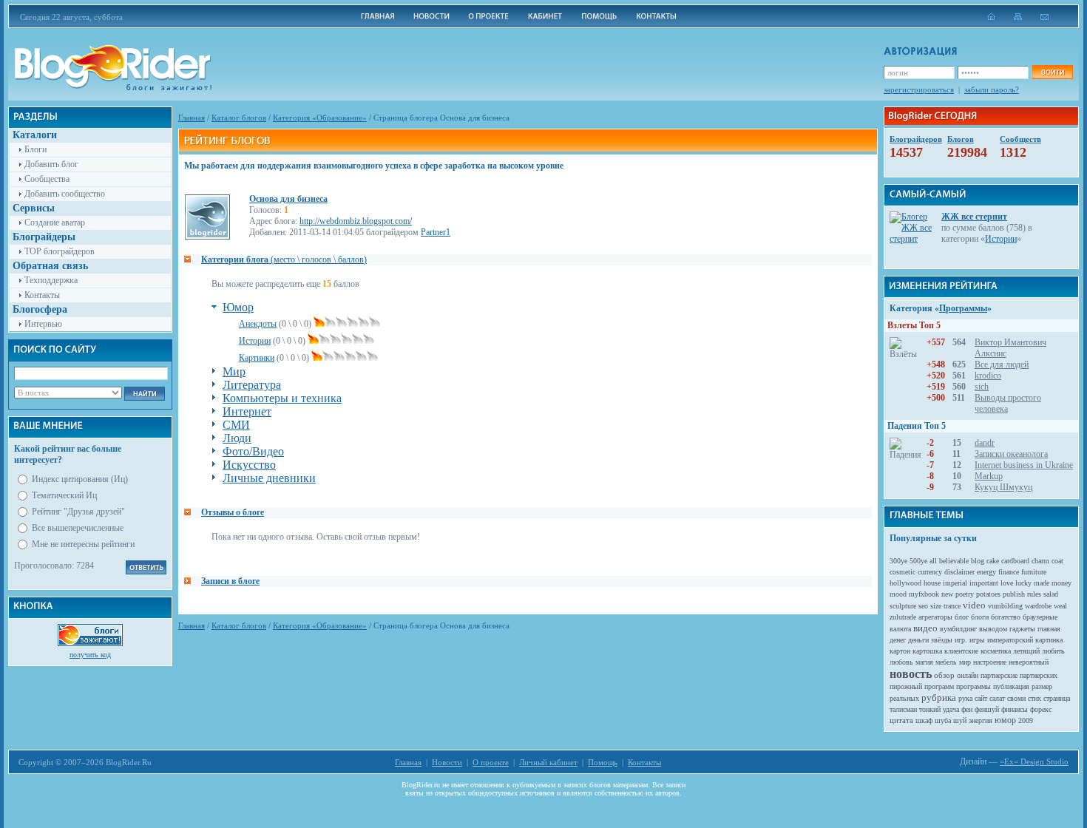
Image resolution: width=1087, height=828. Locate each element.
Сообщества (47, 179)
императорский (1010, 640)
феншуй (987, 709)
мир (965, 662)
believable (954, 561)
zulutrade (903, 617)
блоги (980, 617)
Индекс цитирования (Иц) (80, 479)
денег (898, 640)
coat (1057, 561)
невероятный (1029, 662)
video (974, 605)
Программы (963, 308)
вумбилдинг (958, 629)
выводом (993, 629)
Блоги (35, 149)
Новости (447, 762)
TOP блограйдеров (59, 251)
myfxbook (924, 594)
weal (1060, 606)
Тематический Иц (64, 495)
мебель (946, 662)
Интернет (247, 411)
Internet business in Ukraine (1024, 465)
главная (1048, 629)
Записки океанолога (1011, 454)
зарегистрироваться (919, 89)
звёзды (941, 640)
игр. (961, 640)
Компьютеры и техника (282, 398)
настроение (989, 662)
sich (982, 386)
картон (900, 651)
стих (1034, 698)
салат (997, 698)
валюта (900, 629)
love (1006, 583)
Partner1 (435, 232)
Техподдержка (51, 280)
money (1061, 583)
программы (973, 686)
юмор (1005, 720)
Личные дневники (269, 478)
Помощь (602, 762)
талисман (903, 709)
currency (930, 572)
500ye (918, 561)
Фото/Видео (253, 451)
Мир (234, 371)
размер (1042, 686)
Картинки (256, 358)
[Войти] (1052, 72)
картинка (1049, 640)
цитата (901, 720)
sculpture (903, 606)
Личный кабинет (548, 762)
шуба (943, 720)
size (935, 606)
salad (1050, 594)
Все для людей (1002, 364)
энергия (980, 720)
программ (939, 686)
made (1041, 583)
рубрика (938, 697)
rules (1034, 594)
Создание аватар (54, 222)
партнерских (1038, 675)
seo (923, 606)
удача (951, 709)
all (933, 561)
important (983, 583)
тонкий (930, 709)
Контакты (42, 295)
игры (977, 640)
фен (966, 709)
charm (1040, 561)
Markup (989, 476)
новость (911, 674)
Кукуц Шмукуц (1003, 487)
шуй (959, 720)
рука (965, 698)
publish (1014, 594)
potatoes (988, 594)
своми (1016, 698)
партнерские (999, 675)
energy (986, 572)
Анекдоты (258, 324)
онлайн (967, 675)
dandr (985, 443)
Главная (191, 117)
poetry (964, 594)
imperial (955, 583)
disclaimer (959, 572)
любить (1053, 651)
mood (898, 594)
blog (977, 561)
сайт (981, 698)
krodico (988, 375)
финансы (1014, 709)
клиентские (961, 651)
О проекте (491, 762)
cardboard (1015, 561)
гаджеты (1022, 629)
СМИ (236, 424)
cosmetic (902, 572)
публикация (1011, 686)
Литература (252, 385)
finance (1008, 572)
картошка (927, 651)
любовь (901, 662)
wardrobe (1038, 606)
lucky (1023, 583)
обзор (944, 675)
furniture (1033, 572)
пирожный (906, 686)
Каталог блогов (238, 117)
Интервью (43, 324)
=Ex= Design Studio (1034, 761)
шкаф (923, 720)
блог (962, 617)
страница (1056, 698)
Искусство (249, 464)
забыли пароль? (991, 89)
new (947, 594)
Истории (255, 341)
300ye (898, 561)
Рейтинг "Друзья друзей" (78, 511)
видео (925, 628)
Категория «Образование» (320, 117)
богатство (1005, 617)
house (932, 583)
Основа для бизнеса (288, 199)
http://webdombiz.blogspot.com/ (355, 221)
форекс (1041, 709)
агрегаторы (935, 617)
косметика (996, 651)
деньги (918, 640)
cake (992, 561)
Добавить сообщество (64, 194)
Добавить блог (51, 164)
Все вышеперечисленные (77, 528)
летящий (1026, 651)
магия (924, 662)
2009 (1025, 720)
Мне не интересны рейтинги (83, 544)
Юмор (238, 307)
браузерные (1040, 617)
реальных (904, 698)
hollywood (905, 583)
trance (952, 606)
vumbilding (1005, 606)
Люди (237, 438)
